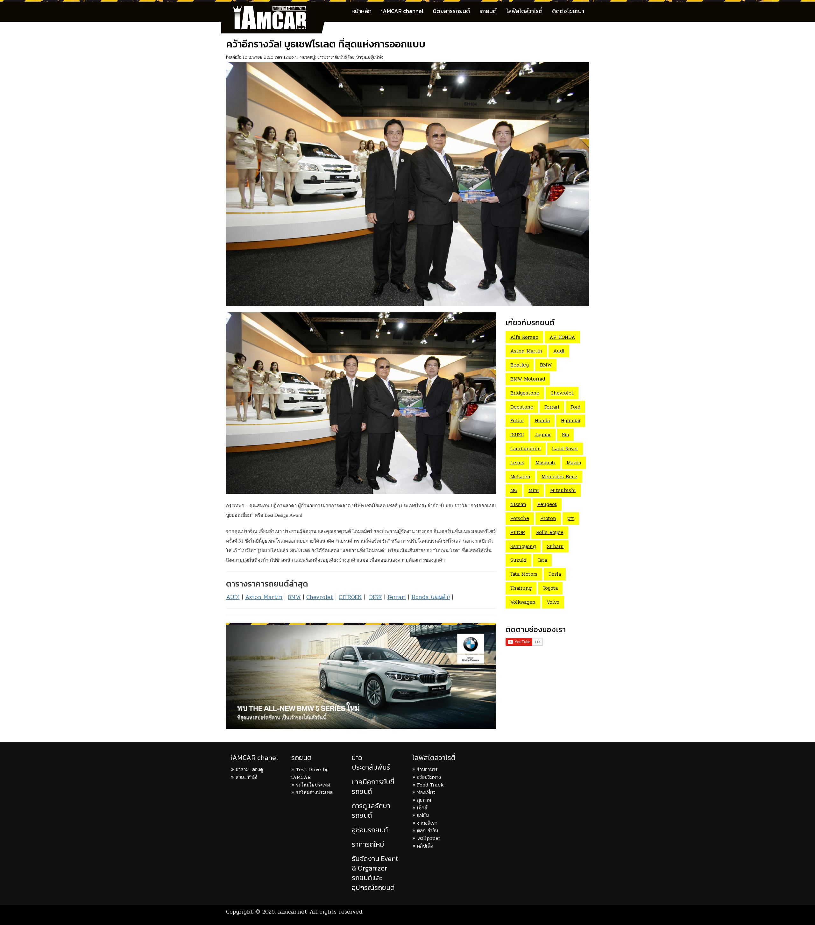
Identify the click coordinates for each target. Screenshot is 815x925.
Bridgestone (524, 393)
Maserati (545, 462)
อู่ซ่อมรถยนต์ (370, 830)
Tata (542, 560)
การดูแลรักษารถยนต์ (371, 810)
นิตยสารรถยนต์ (451, 11)
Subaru (555, 546)
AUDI (233, 597)
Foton (517, 420)
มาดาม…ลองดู (249, 769)
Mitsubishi (563, 490)
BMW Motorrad (527, 379)
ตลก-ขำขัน (427, 831)
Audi (558, 351)
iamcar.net (292, 911)
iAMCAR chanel (254, 757)
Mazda (574, 462)
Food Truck (430, 785)
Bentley (519, 365)
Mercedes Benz (560, 476)
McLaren (520, 476)
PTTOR (517, 532)
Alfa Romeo (524, 337)
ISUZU (517, 434)
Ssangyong (523, 546)
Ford (575, 407)
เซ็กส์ (422, 808)
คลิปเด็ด (425, 846)
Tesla (555, 574)
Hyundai (570, 420)
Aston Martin (263, 597)
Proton (548, 518)
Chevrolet (319, 597)
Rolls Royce (549, 532)
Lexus (517, 462)
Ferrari (396, 597)
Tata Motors (523, 574)
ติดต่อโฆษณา (568, 11)
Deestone (521, 407)
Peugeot (547, 504)
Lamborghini (525, 448)
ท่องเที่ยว (426, 792)
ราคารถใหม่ (368, 844)
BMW (294, 597)
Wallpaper (428, 838)
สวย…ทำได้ (246, 777)
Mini (533, 490)
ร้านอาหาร (427, 769)
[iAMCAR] (275, 10)
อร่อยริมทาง (429, 777)
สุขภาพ (424, 800)
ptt (570, 518)
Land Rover (565, 448)
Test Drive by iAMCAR (310, 773)
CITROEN (350, 597)
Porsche (519, 518)
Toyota (550, 588)
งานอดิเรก (427, 823)
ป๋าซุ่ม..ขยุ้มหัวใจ (370, 57)
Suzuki (518, 560)
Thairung (521, 588)
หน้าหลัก (361, 11)
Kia (565, 434)
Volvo (553, 602)
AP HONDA (562, 337)
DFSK (375, 597)
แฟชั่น (423, 815)
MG (513, 490)
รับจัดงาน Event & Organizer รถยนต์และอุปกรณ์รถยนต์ (375, 873)
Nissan (518, 504)
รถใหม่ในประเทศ (313, 785)
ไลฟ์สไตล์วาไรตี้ (524, 11)
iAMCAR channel (402, 11)
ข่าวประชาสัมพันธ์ (332, 57)
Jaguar (543, 434)
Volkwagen (522, 602)
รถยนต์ (488, 11)
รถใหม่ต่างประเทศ (314, 792)
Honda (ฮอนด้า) (430, 597)
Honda (542, 420)
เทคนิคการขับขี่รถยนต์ (373, 787)
